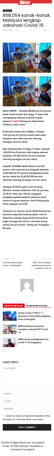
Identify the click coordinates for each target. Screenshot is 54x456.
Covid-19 (16, 121)
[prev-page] (4, 352)
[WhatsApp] (24, 36)
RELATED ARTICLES (13, 305)
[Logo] (24, 3)
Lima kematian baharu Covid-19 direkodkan (13, 264)
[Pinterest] (18, 36)
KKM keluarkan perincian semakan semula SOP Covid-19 (33, 329)
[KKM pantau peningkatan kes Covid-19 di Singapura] (10, 342)
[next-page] (9, 352)
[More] (31, 36)
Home (5, 6)
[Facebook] (5, 36)
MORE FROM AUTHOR (36, 305)
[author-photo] (27, 291)
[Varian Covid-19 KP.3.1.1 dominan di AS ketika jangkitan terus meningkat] (10, 316)
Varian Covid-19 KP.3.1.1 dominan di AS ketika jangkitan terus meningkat (34, 316)
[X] (12, 36)
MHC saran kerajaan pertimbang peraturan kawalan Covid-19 (41, 265)
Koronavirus (7, 11)
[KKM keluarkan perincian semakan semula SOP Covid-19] (10, 329)
